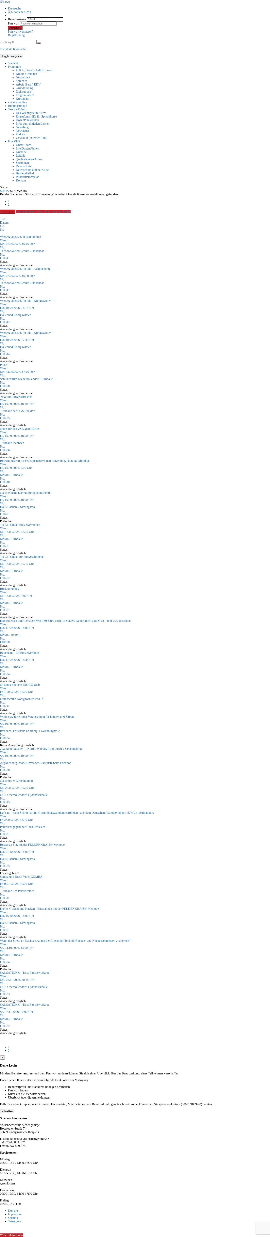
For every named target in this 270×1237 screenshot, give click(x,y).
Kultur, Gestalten (26, 73)
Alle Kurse (7, 211)
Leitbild (20, 155)
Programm (14, 66)
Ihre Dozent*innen (27, 148)
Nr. (2, 229)
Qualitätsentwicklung (29, 159)
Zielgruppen (23, 91)
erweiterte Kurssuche (13, 49)
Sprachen (21, 81)
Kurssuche (14, 8)
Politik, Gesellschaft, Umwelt (34, 70)
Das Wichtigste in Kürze (31, 113)
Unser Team (23, 145)
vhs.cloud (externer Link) (31, 137)
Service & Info (17, 109)
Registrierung (16, 35)
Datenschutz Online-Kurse (32, 169)
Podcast (20, 134)
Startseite (13, 63)
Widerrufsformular (27, 177)
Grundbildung (24, 88)
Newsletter (22, 130)
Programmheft (25, 95)
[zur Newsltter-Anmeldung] (19, 12)
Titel (3, 219)
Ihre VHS (14, 141)
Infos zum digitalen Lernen (32, 123)
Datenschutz (23, 166)
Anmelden (15, 27)
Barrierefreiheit (25, 173)
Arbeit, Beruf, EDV (28, 84)
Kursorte (21, 152)
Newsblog (22, 127)
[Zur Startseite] (5, 1)
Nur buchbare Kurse (58, 211)
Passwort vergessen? (21, 31)
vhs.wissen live (17, 102)
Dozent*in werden (27, 120)
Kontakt (21, 180)
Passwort (13, 23)
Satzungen (22, 162)
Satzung (13, 1217)
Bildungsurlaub (17, 105)
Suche (4, 190)
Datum (4, 222)
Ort (2, 226)
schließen (7, 1111)
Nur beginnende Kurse (30, 211)
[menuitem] (139, 8)
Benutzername (17, 19)
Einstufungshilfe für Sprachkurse (36, 116)
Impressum (15, 1214)
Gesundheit (23, 77)
